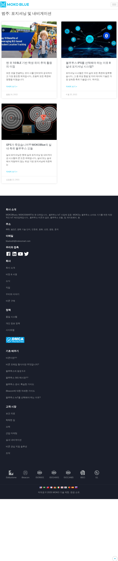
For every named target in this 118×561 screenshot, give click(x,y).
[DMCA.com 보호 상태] (59, 340)
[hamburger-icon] (114, 4)
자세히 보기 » (11, 86)
